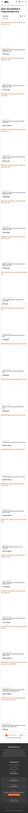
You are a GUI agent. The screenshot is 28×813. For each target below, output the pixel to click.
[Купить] (24, 54)
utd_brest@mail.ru (14, 786)
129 (21, 735)
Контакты (14, 771)
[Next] (24, 735)
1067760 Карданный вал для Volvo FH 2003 (13, 442)
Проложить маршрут (14, 794)
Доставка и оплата (14, 769)
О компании (14, 767)
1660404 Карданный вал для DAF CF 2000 (13, 476)
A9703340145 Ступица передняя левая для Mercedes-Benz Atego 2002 (13, 726)
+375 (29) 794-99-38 (14, 780)
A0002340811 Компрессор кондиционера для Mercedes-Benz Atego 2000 (13, 690)
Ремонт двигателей (14, 765)
